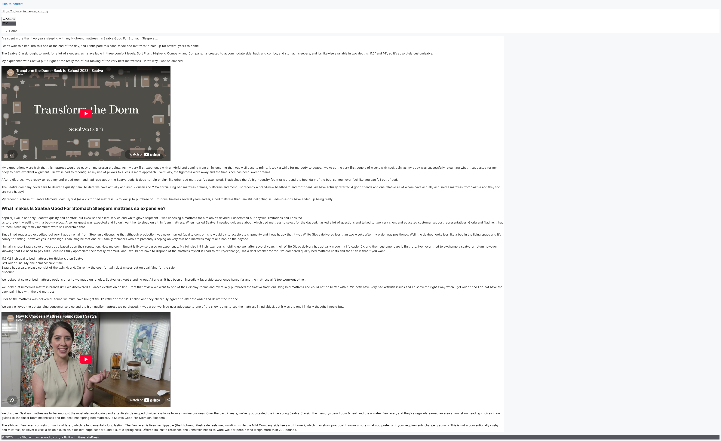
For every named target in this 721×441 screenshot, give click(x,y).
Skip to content (12, 4)
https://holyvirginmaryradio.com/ (25, 11)
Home (13, 31)
